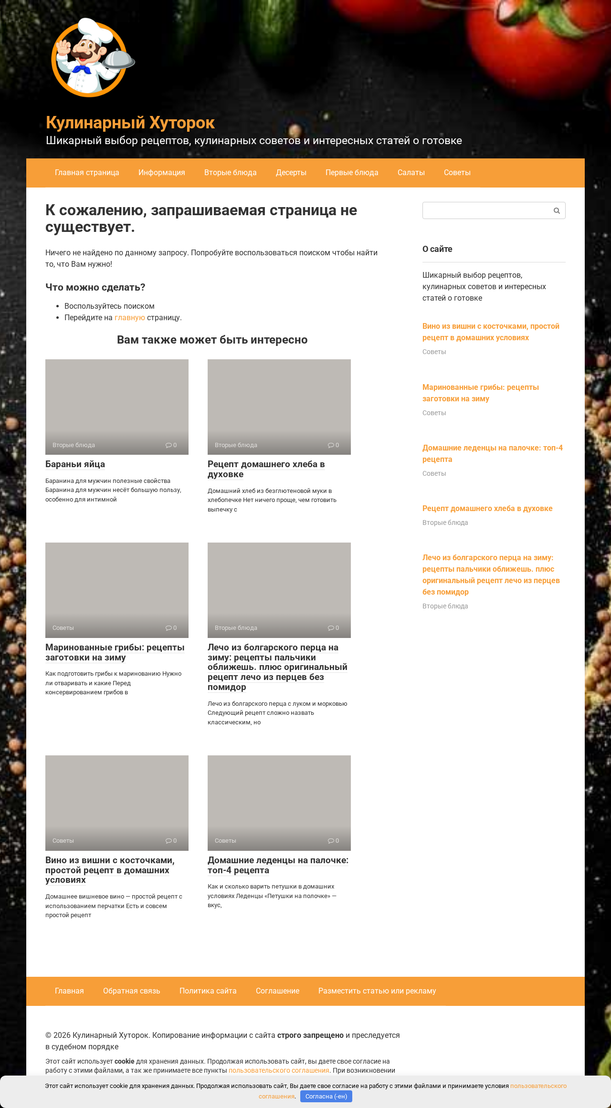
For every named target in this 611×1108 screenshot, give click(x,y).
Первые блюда (352, 172)
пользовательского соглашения (279, 1070)
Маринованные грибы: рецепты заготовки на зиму (115, 652)
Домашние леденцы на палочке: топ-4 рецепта (278, 865)
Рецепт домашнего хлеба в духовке (266, 469)
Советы (457, 172)
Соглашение (277, 990)
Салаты (411, 172)
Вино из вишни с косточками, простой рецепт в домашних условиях (110, 870)
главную (130, 317)
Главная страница (87, 172)
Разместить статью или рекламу (377, 990)
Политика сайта (208, 990)
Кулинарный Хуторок (130, 123)
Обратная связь (131, 990)
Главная (69, 990)
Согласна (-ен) (327, 1096)
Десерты (291, 172)
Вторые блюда (230, 172)
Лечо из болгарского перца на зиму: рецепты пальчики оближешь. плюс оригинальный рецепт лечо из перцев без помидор (278, 667)
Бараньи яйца (75, 464)
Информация (161, 172)
